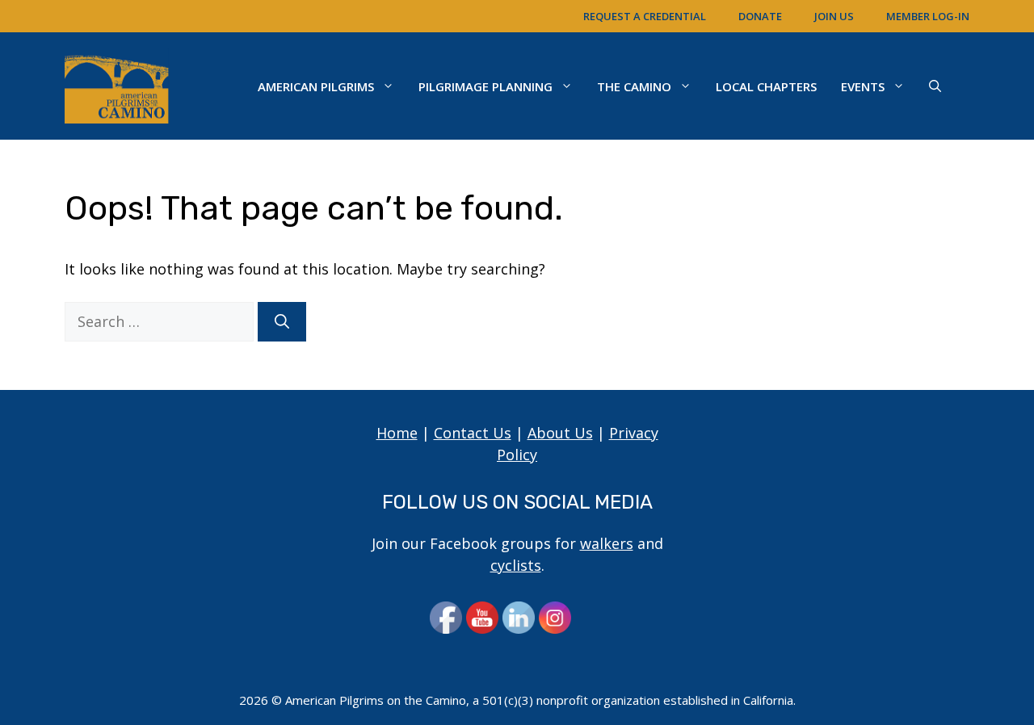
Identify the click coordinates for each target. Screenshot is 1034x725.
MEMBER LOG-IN (927, 16)
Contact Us (472, 432)
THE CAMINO (634, 86)
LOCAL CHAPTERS (766, 86)
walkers (606, 543)
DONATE (760, 16)
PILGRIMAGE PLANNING (485, 86)
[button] (935, 86)
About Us (560, 432)
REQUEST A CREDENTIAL (644, 16)
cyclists (515, 565)
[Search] (282, 322)
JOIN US (834, 16)
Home (397, 432)
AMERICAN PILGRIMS (316, 86)
